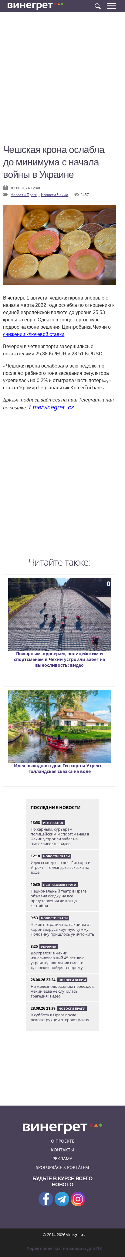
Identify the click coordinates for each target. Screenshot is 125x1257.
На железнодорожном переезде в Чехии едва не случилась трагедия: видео (62, 991)
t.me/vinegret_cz (51, 407)
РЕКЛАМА (62, 1158)
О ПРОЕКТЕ (62, 1141)
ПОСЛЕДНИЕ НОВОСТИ (56, 807)
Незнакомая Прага (59, 885)
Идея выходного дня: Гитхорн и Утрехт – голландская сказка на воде (59, 768)
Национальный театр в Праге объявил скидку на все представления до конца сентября (58, 898)
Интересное (53, 823)
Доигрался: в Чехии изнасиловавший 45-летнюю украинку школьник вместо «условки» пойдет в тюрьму (58, 960)
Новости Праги (56, 856)
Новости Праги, (25, 194)
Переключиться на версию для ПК (64, 1248)
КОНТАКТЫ (62, 1150)
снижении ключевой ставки (33, 334)
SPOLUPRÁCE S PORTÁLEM (62, 1167)
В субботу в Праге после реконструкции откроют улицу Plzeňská (60, 1019)
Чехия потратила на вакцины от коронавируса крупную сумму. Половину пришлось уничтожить (62, 929)
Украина (48, 946)
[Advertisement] (62, 80)
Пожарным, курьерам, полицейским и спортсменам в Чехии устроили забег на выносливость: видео (59, 659)
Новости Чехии (54, 194)
